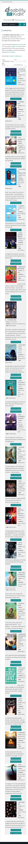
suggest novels (15, 46)
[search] (20, 24)
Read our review (16, 131)
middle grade (6, 61)
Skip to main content (7, 2)
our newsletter (11, 52)
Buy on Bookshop (16, 98)
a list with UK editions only (15, 56)
